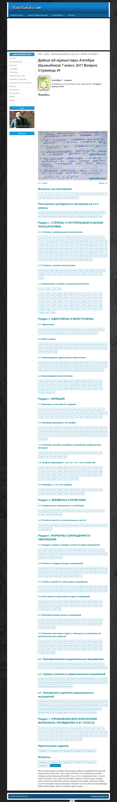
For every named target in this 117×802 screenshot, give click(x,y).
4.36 (85, 525)
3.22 (70, 413)
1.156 (94, 301)
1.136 (41, 297)
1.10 (77, 237)
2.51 (80, 348)
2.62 (45, 362)
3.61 (60, 431)
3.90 (55, 453)
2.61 (40, 362)
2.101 (101, 370)
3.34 (60, 417)
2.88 (105, 366)
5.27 (95, 554)
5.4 (52, 550)
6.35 (65, 679)
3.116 (41, 471)
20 (48, 197)
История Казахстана (17, 76)
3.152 (82, 490)
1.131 (76, 294)
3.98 (95, 453)
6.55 (95, 682)
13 (89, 194)
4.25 (60, 525)
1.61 (55, 252)
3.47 (60, 428)
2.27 (95, 333)
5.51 (50, 572)
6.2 (44, 664)
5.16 (40, 554)
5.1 (40, 550)
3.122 (76, 471)
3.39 (85, 417)
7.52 (80, 739)
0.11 (78, 212)
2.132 (88, 388)
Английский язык (15, 62)
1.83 (95, 256)
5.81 (85, 587)
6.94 (45, 709)
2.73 (100, 362)
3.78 (75, 435)
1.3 (48, 237)
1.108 (103, 270)
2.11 (82, 329)
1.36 (70, 244)
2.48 (65, 348)
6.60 (50, 686)
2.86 (95, 366)
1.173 (64, 308)
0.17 (40, 216)
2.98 (85, 370)
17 (106, 194)
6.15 (102, 664)
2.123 (100, 385)
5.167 (70, 645)
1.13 (92, 237)
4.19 (55, 514)
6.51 (75, 682)
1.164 (76, 305)
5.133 (82, 620)
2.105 (58, 381)
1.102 (67, 270)
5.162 (41, 645)
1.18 (50, 241)
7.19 (55, 732)
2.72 (95, 362)
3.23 (75, 413)
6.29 (105, 667)
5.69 (70, 576)
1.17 (45, 241)
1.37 (75, 244)
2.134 (100, 388)
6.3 (48, 664)
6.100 (76, 709)
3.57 (40, 431)
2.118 (70, 385)
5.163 (47, 645)
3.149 (64, 490)
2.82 (75, 366)
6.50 (70, 682)
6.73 (80, 701)
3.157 (47, 493)
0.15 (98, 212)
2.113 (41, 385)
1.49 (65, 248)
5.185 (47, 652)
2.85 (90, 366)
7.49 (65, 739)
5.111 (41, 605)
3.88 (45, 453)
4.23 (50, 525)
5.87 (45, 590)
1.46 (50, 248)
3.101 (47, 456)
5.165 (58, 645)
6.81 (50, 705)
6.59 (45, 686)
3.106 (47, 467)
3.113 (88, 467)
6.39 (85, 679)
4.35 (80, 525)
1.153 (76, 301)
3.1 (40, 409)
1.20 (60, 241)
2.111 (94, 381)
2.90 (45, 370)
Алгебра (12, 58)
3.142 (64, 479)
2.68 (75, 362)
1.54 (90, 248)
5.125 (58, 609)
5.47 (100, 568)
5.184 (41, 652)
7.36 (70, 736)
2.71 (90, 362)
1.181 (47, 312)
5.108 (88, 601)
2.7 (64, 329)
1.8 (69, 237)
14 (93, 194)
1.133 (88, 294)
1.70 (100, 252)
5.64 (45, 576)
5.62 (105, 572)
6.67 (50, 701)
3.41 (95, 417)
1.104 (79, 270)
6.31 (45, 679)
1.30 (40, 244)
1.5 (56, 237)
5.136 (100, 620)
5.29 (105, 554)
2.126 (53, 388)
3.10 (77, 409)
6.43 (105, 679)
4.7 (64, 511)
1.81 (85, 256)
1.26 (90, 241)
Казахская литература (17, 79)
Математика (14, 90)
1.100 (56, 270)
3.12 (87, 409)
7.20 (60, 732)
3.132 (70, 475)
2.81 (70, 366)
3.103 (58, 456)
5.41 (70, 568)
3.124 (88, 471)
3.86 (45, 439)
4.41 (40, 529)
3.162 (76, 493)
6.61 (55, 686)
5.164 (53, 645)
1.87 (45, 259)
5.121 (100, 605)
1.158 (41, 305)
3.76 (65, 435)
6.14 (97, 664)
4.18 (50, 514)
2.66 (65, 362)
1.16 (40, 241)
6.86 (75, 705)
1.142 (76, 297)
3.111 (76, 467)
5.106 (76, 601)
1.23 (75, 241)
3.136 (94, 475)
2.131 (82, 388)
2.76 (45, 366)
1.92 (70, 259)
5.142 (70, 624)
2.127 (58, 388)
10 (77, 194)
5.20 (60, 554)
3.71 (40, 435)
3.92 (65, 453)
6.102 (87, 709)
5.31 (45, 557)
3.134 (82, 475)
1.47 (55, 248)
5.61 (100, 572)
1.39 (85, 244)
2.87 (100, 366)
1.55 (95, 248)
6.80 (45, 705)
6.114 (94, 712)
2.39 (90, 344)
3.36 (70, 417)
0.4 (52, 212)
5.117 (76, 605)
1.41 (95, 244)
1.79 (75, 256)
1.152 (70, 301)
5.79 (75, 587)
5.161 (100, 641)
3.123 (82, 471)
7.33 (55, 736)
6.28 (100, 667)
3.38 (80, 417)
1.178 (94, 308)
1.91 (65, 259)
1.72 (40, 256)
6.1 (40, 664)
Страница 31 (79, 750)
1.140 (64, 297)
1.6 (60, 237)
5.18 (50, 554)
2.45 (50, 348)
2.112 (100, 381)
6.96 (55, 709)
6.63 (65, 686)
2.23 (75, 333)
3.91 (60, 453)
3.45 (50, 428)
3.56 (105, 428)
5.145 (88, 624)
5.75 (55, 587)
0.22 (60, 216)
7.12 (87, 728)
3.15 (102, 409)
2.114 (47, 385)
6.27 (95, 667)
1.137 (47, 297)
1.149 (53, 301)
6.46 (50, 682)
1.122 (47, 289)
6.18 (50, 667)
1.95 (85, 259)
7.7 (64, 728)
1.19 (55, 241)
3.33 (55, 417)
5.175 (53, 649)
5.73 (45, 587)
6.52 (80, 682)
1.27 (95, 241)
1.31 (45, 244)
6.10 (77, 664)
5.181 (88, 649)
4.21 (40, 525)
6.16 (40, 667)
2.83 (80, 366)
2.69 (80, 362)
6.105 (41, 712)
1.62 (60, 252)
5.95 (85, 590)
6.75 (90, 701)
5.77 (65, 587)
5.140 (58, 624)
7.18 (50, 732)
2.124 (41, 388)
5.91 (65, 590)
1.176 (82, 308)
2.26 (90, 333)
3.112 (82, 467)
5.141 (64, 624)
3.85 (40, 439)
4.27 (70, 525)
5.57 (80, 572)
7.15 (102, 728)
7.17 (45, 732)
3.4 (52, 409)
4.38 (95, 525)
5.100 (41, 601)
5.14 (97, 550)
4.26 (65, 525)
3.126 (100, 471)
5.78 (70, 587)
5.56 (75, 572)
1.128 (58, 294)
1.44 (40, 248)
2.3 (48, 329)
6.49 (65, 682)
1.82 (90, 256)
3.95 (80, 453)
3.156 (41, 493)
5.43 (80, 568)
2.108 (76, 381)
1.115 (76, 274)
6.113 (88, 712)
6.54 (90, 682)
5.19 (55, 554)
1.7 (64, 237)
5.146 (94, 624)
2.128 (64, 388)
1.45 (45, 248)
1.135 (100, 294)
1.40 (90, 244)
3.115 (100, 467)
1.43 (105, 244)
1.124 (58, 289)
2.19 (55, 333)
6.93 (40, 709)
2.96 (75, 370)
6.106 (47, 712)
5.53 (60, 572)
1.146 (100, 297)
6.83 (60, 705)
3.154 (94, 490)
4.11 (82, 511)
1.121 (41, 289)
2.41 (100, 344)
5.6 (60, 550)
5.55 (70, 572)
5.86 (40, 590)
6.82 (55, 705)
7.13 (92, 728)
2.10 (77, 329)
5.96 (90, 590)
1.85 (105, 256)
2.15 (102, 329)
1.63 (65, 252)
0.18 (45, 216)
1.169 (41, 308)
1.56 (100, 248)
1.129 (64, 294)
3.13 (92, 409)
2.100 (95, 370)
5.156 (70, 641)
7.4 (52, 728)
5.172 (100, 645)
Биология (13, 65)
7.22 (70, 732)
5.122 (41, 609)
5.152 (47, 641)
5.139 (53, 624)
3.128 (47, 475)
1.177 (88, 308)
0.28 (90, 216)
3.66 (85, 431)
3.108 (58, 467)
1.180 (41, 312)
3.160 (64, 493)
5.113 (53, 605)
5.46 (95, 568)
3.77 (70, 435)
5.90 (60, 590)
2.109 (82, 381)
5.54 (65, 572)
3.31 (45, 417)
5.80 (80, 587)
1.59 (45, 252)
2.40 (95, 344)
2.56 (105, 348)
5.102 (53, 601)
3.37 (75, 417)
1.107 (97, 270)
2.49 (70, 348)
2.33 (60, 344)
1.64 (70, 252)
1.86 (40, 259)
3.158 (53, 493)
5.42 (75, 568)
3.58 (45, 431)
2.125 (47, 388)
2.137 (53, 392)
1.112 (58, 274)
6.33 (55, 679)
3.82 (95, 435)
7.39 (85, 736)
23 (60, 197)
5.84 (100, 587)
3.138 (41, 479)
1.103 (73, 270)
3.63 (70, 431)
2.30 (45, 344)
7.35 (65, 736)
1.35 (65, 244)
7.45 (45, 739)
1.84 (100, 256)
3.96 (85, 453)
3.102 (53, 456)
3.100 (41, 456)
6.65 (40, 701)
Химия (11, 100)
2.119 (76, 385)
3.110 (70, 467)
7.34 (60, 736)
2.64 (55, 362)
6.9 (73, 664)
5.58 (85, 572)
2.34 (65, 344)
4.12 (87, 511)
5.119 (88, 605)
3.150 (70, 490)
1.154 (82, 301)
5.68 (65, 576)
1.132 (82, 294)
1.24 (80, 241)
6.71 (70, 701)
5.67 (60, 576)
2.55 (100, 348)
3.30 (40, 417)
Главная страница (17, 15)
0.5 (56, 212)
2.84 (85, 366)
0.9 (69, 212)
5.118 (82, 605)
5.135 (94, 620)
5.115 (64, 605)
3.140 (53, 479)
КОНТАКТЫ (71, 15)
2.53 (90, 348)
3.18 (50, 413)
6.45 (45, 682)
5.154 (58, 641)
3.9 (73, 409)
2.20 (60, 333)
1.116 (82, 274)
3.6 (60, 409)
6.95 (50, 709)
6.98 (65, 709)
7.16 (40, 732)
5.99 (105, 590)
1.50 (70, 248)
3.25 (85, 413)
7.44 (40, 739)
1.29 (105, 241)
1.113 (64, 274)
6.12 (87, 664)
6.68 (55, 701)
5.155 (64, 641)
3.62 (65, 431)
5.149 (47, 627)
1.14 (97, 237)
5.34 (60, 557)
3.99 (100, 453)
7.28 (100, 732)
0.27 (85, 216)
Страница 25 (67, 750)
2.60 (55, 352)
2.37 (80, 344)
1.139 (58, 297)
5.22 (70, 554)
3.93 (70, 453)
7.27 (95, 732)
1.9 (73, 237)
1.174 (70, 308)
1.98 (45, 270)
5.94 (80, 590)
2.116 (58, 385)
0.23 (65, 216)
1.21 (65, 241)
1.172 (58, 308)
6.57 (105, 682)
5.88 (50, 590)
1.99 (50, 270)
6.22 (70, 667)
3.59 (50, 431)
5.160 (94, 641)
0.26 (80, 216)
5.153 (53, 641)
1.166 (88, 305)
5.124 (53, 609)
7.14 (97, 728)
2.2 (44, 329)
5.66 (55, 576)
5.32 (50, 557)
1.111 (53, 274)
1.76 (60, 256)
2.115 (53, 385)
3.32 (50, 417)
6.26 (90, 667)
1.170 (47, 308)
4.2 (44, 511)
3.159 (58, 493)
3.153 (88, 490)
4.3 (48, 511)
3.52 (85, 428)
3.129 (53, 475)
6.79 (40, 705)
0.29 (95, 216)
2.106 (64, 381)
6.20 (60, 667)
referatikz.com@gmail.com (99, 796)
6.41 (95, 679)
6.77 (100, 701)
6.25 (85, 667)
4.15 (102, 511)
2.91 (50, 370)
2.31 (50, 344)
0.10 (73, 212)
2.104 (53, 381)
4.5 (56, 511)
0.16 (103, 212)
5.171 (94, 645)
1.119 (100, 274)
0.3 (48, 212)
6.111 (76, 712)
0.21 (55, 216)
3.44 (45, 428)
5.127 (47, 620)
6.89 (90, 705)
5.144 (82, 624)
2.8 (69, 329)
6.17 (45, 667)
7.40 (90, 736)
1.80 (80, 256)
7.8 (69, 728)
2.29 (40, 344)
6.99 (70, 709)
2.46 (55, 348)
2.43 (40, 348)
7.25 (85, 732)
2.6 (60, 329)
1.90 (60, 259)
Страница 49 (55, 765)
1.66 (80, 252)
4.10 (77, 511)
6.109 (64, 712)
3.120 (64, 471)
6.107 (53, 712)
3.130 (58, 475)
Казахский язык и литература (20, 83)
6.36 (70, 679)
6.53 (85, 682)
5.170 (88, 645)
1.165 (82, 305)
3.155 (100, 490)
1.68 (90, 252)
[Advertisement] (58, 34)
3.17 (45, 413)
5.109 (94, 601)
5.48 (105, 568)
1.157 (100, 301)
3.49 (70, 428)
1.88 (50, 259)
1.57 (105, 248)
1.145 (94, 297)
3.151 (76, 490)
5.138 (47, 624)
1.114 (70, 274)
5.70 (75, 576)
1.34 (60, 244)
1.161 (58, 305)
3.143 (70, 479)
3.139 (47, 479)
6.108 (58, 712)
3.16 (40, 413)
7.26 (90, 732)
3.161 (70, 493)
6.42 (100, 679)
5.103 (58, 601)
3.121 (70, 471)
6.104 (99, 709)
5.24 (80, 554)
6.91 (100, 705)
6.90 (95, 705)
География (13, 69)
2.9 (73, 329)
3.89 (50, 453)
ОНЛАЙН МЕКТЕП (57, 15)
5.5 (56, 550)
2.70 (85, 362)
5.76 (60, 587)
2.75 (40, 366)
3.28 (100, 413)
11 (81, 194)
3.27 (95, 413)
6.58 (40, 686)
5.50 (45, 572)
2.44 (45, 348)
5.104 (64, 601)
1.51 (75, 248)
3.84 (105, 435)
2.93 (60, 370)
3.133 (76, 475)
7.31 (45, 736)
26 (73, 197)
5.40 (65, 568)
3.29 (105, 413)
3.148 (58, 490)
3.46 (55, 428)
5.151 (41, 641)
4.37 (90, 525)
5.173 (41, 649)
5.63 (40, 576)
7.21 (65, 732)
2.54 (95, 348)
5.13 (92, 550)
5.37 (50, 568)
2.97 (80, 370)
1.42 (100, 244)
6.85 (70, 705)
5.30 (40, 557)
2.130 (76, 388)
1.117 (88, 274)
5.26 (90, 554)
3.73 (50, 435)
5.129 (58, 620)
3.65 (80, 431)
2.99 (90, 370)
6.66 (45, 701)
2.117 (64, 385)
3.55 (100, 428)
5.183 (100, 649)
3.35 (65, 417)
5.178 (70, 649)
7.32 (50, 736)
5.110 (100, 601)
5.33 (55, 557)
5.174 (47, 649)
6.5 (56, 664)
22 (56, 197)
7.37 (75, 736)
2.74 (105, 362)
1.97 (40, 270)
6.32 (50, 679)
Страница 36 (91, 750)
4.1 (40, 511)
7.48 (60, 739)
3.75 (60, 435)
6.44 (40, 682)
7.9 (73, 728)
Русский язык (14, 93)
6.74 (85, 701)
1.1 (40, 237)
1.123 (53, 289)
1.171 (53, 308)
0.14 (93, 212)
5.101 (47, 601)
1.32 (50, 244)
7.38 (80, 736)
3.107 (53, 467)
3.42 (100, 417)
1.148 (47, 301)
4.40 (105, 525)
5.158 (82, 641)
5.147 (100, 624)
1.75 (55, 256)
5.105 (70, 601)
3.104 (64, 456)
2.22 (70, 333)
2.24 (80, 333)
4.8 (69, 511)
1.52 (80, 248)
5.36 (45, 568)
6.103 (93, 709)
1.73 (45, 256)
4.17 (45, 514)
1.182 (53, 312)
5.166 (64, 645)
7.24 (80, 732)
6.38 (80, 679)
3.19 (55, 413)
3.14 (97, 409)
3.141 (58, 479)
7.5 (56, 728)
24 (64, 197)
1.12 (87, 237)
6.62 (60, 686)
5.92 (70, 590)
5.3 (48, 550)
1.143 (82, 297)
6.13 (92, 664)
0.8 (64, 212)
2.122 (94, 385)
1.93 (75, 259)
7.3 (48, 728)
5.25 (85, 554)
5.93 (75, 590)
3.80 (85, 435)
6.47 (55, 682)
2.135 (41, 392)
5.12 (87, 550)
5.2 (44, 550)
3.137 (100, 475)
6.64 (70, 686)
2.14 (97, 329)
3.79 (80, 435)
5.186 (53, 652)
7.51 (75, 739)
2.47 (60, 348)
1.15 (102, 237)
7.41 (95, 736)
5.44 (85, 568)
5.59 (90, 572)
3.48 (65, 428)
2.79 (60, 366)
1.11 (82, 237)
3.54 (95, 428)
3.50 (75, 428)
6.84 (65, 705)
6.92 (105, 705)
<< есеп (42, 183)
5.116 (70, 605)
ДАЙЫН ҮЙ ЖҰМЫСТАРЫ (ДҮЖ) (37, 15)
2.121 (88, 385)
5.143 (76, 624)
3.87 (40, 453)
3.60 (55, 431)
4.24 (55, 525)
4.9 (73, 511)
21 (52, 197)
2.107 (70, 381)
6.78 (105, 701)
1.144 (88, 297)
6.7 (64, 664)
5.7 (64, 550)
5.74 (50, 587)
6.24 (80, 667)
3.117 (47, 471)
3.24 (80, 413)
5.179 (76, 649)
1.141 (70, 297)
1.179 (100, 308)
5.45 (90, 568)
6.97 (60, 709)
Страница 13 (44, 750)
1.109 (41, 274)
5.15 (102, 550)
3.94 (75, 453)
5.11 (82, 550)
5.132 (76, 620)
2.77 (50, 366)
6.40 (90, 679)
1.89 (55, 259)
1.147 (41, 301)
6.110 (70, 712)
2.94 (65, 370)
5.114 (58, 605)
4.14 (97, 511)
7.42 (100, 736)
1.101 (62, 270)
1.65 (75, 252)
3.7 (64, 409)
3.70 (105, 431)
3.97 (90, 453)
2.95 (70, 370)
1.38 (80, 244)
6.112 (82, 712)
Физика (12, 97)
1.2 (44, 237)
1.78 (70, 256)
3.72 (45, 435)
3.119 (58, 471)
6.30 (40, 679)
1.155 (88, 301)
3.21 (65, 413)
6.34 (60, 679)
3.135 (88, 475)
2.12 (87, 329)
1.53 (85, 248)
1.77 (65, 256)
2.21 (65, 333)
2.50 (75, 348)
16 (101, 194)
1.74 (50, 256)
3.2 (44, 409)
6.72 (75, 701)
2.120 (82, 385)
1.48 (60, 248)
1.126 (47, 294)
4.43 (50, 529)
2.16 (40, 333)
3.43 (40, 428)
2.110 (88, 381)
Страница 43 (44, 765)
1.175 (76, 308)
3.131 (64, 475)
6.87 (80, 705)
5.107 (82, 601)
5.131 (70, 620)
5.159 (88, 641)
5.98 (100, 590)
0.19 (50, 216)
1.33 (55, 244)
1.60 (50, 252)
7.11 (82, 728)
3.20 (60, 413)
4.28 (75, 525)
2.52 (85, 348)
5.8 (69, 550)
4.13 (92, 511)
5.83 (95, 587)
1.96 (90, 259)
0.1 (40, 212)
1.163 (70, 305)
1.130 (70, 294)
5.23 (75, 554)
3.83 (100, 435)
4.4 (52, 511)
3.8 (69, 409)
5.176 (58, 649)
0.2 (44, 212)
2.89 (40, 370)
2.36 (75, 344)
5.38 (55, 568)
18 (40, 197)
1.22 (70, 241)
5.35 (40, 568)
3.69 (100, 431)
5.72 (40, 587)
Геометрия (13, 72)
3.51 (80, 428)
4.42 (45, 529)
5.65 (50, 576)
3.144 (76, 479)
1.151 (64, 301)
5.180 (82, 649)
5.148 (41, 627)
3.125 (94, 471)
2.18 (50, 333)
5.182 (94, 649)
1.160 (53, 305)
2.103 (47, 381)
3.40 (90, 417)
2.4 (52, 329)
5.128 (53, 620)
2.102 (41, 381)
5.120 (94, 605)
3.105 (41, 467)
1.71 (105, 252)
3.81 (90, 435)
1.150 (58, 301)
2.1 (40, 329)
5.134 (88, 620)
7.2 (44, 728)
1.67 (85, 252)
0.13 (88, 212)
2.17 (45, 333)
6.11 (82, 664)
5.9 (73, 550)
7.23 (75, 732)
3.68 (95, 431)
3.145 (41, 490)
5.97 (95, 590)
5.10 (77, 550)
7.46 (50, 739)
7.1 (40, 728)
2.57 (40, 352)
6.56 (100, 682)
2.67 (70, 362)
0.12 (83, 212)
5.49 (40, 572)
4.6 (60, 511)
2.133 (94, 388)
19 (44, 197)
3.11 (82, 409)
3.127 (41, 475)
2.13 (92, 329)
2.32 (55, 344)
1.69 (95, 252)
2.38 (85, 344)
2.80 (65, 366)
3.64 (75, 431)
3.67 (90, 431)
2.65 (60, 362)
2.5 (56, 329)
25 (69, 197)
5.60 (95, 572)
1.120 (41, 278)
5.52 (55, 572)
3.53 (90, 428)
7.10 (77, 728)
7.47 (55, 739)
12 (85, 194)
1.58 (40, 252)
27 (77, 197)
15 (97, 194)
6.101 (82, 709)
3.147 (53, 490)
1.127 (53, 294)
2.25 (85, 333)
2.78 (55, 366)
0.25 (75, 216)
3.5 (56, 409)
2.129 (70, 388)
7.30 (40, 736)
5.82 (90, 587)
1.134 (94, 294)
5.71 (80, 576)
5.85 (105, 587)
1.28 (100, 241)
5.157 (76, 641)
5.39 (60, 568)
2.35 (70, 344)
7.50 (70, 739)
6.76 (95, 701)
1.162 (64, 305)
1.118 (94, 274)
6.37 (75, 679)
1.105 (85, 270)
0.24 (70, 216)
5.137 (41, 624)
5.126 (41, 620)
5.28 (100, 554)
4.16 (40, 514)
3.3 (48, 409)
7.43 (105, 736)
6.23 (75, 667)
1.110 (47, 274)
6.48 (60, 682)
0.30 (100, 216)
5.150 (53, 627)
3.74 (55, 435)
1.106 (91, 270)
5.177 (64, 649)
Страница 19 (55, 750)
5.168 (76, 645)
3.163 (82, 493)
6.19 (55, 667)
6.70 (65, 701)
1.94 (80, 259)
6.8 (69, 664)
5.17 (45, 554)
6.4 (52, 664)
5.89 (55, 590)
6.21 (65, 667)
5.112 (47, 605)
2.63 (50, 362)
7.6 (60, 728)
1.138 (53, 297)
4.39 (100, 525)
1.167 (94, 305)
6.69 (60, 701)
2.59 (50, 352)
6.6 (60, 664)
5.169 (82, 645)
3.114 (94, 467)
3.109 (64, 467)
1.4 (52, 237)
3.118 (53, 471)
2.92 (55, 370)
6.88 (85, 705)
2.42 (105, 344)
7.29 (105, 732)
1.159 (47, 305)
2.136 (47, 392)
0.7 (60, 212)
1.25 (85, 241)
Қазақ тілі (12, 86)
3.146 (47, 490)
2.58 (45, 352)
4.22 (45, 525)
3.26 (90, 413)
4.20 (60, 514)
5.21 (65, 554)
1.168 (100, 305)
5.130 (64, 620)
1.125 (41, 294)
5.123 (47, 609)
